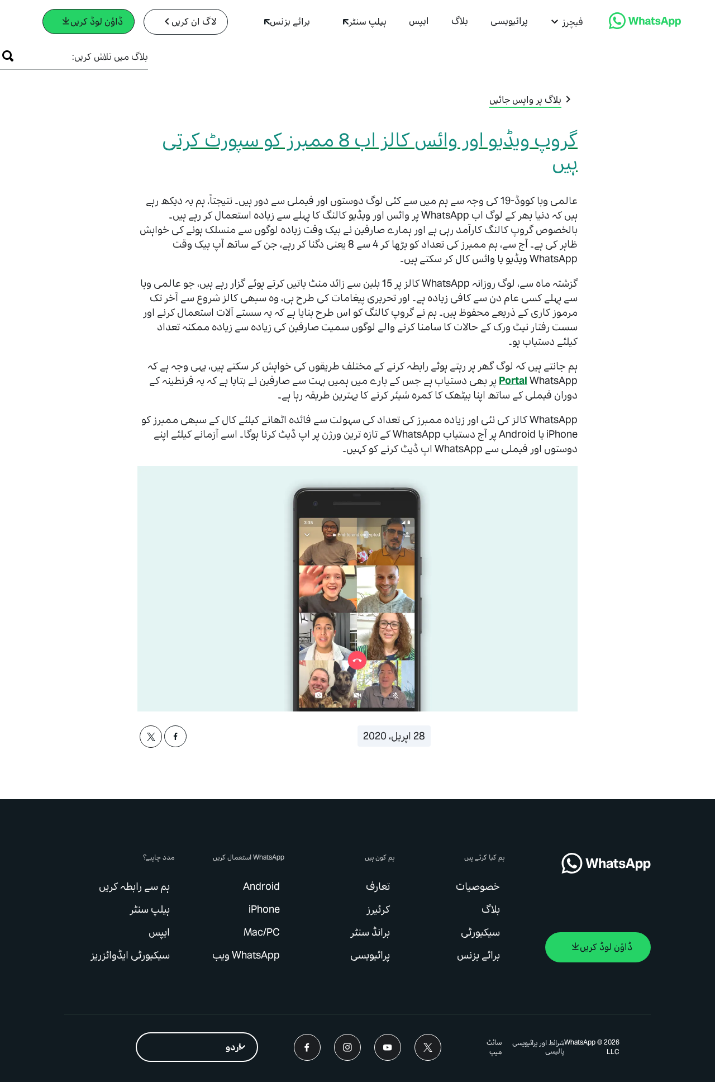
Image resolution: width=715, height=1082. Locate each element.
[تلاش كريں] (8, 56)
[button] (566, 22)
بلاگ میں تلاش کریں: (110, 57)
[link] (644, 26)
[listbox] (197, 1047)
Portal (513, 380)
